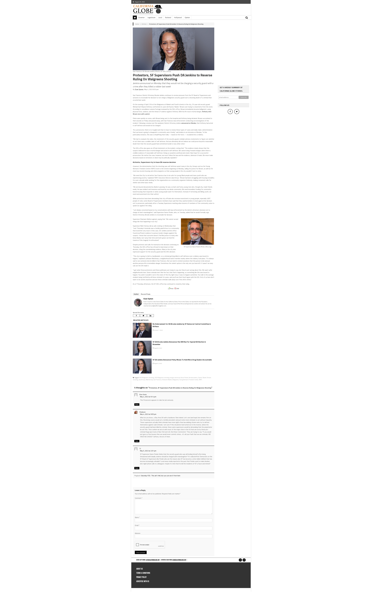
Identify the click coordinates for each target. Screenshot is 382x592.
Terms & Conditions (143, 573)
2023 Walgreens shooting (146, 378)
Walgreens (175, 380)
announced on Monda (188, 123)
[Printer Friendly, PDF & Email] (173, 288)
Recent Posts (145, 294)
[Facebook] (136, 315)
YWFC (200, 380)
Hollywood (178, 17)
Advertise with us (142, 581)
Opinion (187, 17)
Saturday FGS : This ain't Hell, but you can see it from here (160, 475)
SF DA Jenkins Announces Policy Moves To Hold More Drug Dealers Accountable (182, 359)
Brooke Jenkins (193, 378)
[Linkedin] (150, 315)
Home (137, 24)
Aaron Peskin (184, 378)
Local (160, 17)
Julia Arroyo (142, 380)
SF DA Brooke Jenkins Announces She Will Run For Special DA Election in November (179, 343)
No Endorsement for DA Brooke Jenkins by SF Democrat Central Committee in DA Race (182, 325)
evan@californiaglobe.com (179, 560)
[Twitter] (143, 315)
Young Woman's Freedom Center (188, 380)
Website (137, 533)
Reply (136, 405)
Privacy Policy (141, 577)
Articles (144, 24)
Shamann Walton (167, 380)
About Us (139, 569)
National (168, 17)
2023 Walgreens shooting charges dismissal (167, 378)
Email (137, 525)
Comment (138, 498)
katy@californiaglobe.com (152, 560)
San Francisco (157, 380)
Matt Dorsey (149, 380)
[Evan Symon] (138, 302)
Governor (141, 17)
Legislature (151, 17)
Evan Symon (139, 89)
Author (136, 294)
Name (137, 517)
